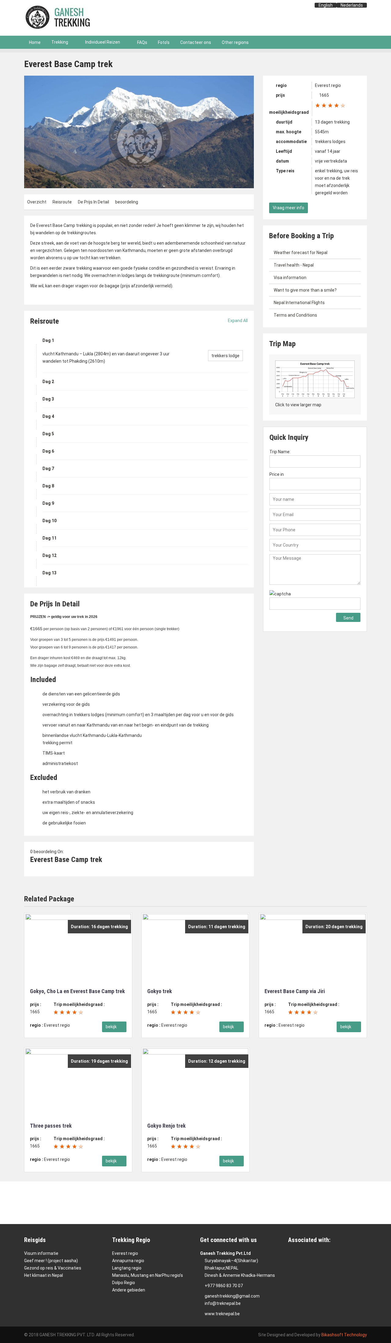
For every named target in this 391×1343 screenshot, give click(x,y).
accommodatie (291, 141)
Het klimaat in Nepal (43, 1275)
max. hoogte (288, 131)
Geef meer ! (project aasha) (51, 1260)
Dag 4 (48, 416)
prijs (280, 95)
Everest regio (125, 1253)
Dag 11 (49, 538)
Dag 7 (48, 468)
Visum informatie (41, 1253)
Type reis (284, 170)
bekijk (112, 1026)
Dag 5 (48, 433)
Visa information (290, 277)
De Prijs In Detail (93, 201)
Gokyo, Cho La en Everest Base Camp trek (77, 991)
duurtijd (283, 122)
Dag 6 (48, 451)
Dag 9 (48, 503)
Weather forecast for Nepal (300, 252)
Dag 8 (48, 485)
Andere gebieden (128, 1289)
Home (35, 42)
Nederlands (352, 5)
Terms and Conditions (295, 315)
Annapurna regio (128, 1260)
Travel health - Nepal (294, 265)
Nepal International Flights (299, 302)
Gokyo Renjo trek (166, 1125)
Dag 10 (49, 520)
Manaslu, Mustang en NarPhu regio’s (147, 1275)
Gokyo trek (159, 991)
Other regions (235, 42)
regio (281, 85)
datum (282, 161)
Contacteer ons (195, 42)
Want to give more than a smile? (305, 290)
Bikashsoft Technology (344, 1334)
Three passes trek (51, 1125)
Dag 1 (48, 340)
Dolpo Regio (123, 1282)
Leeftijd (283, 151)
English (326, 5)
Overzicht (36, 201)
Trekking (59, 42)
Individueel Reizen (102, 42)
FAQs (142, 42)
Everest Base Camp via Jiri (295, 991)
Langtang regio (126, 1268)
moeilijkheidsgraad (289, 112)
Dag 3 (48, 399)
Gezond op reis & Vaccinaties (52, 1268)
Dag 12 (49, 555)
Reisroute (62, 201)
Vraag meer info (288, 207)
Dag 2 (48, 381)
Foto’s (164, 42)
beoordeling (126, 201)
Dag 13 (49, 572)
